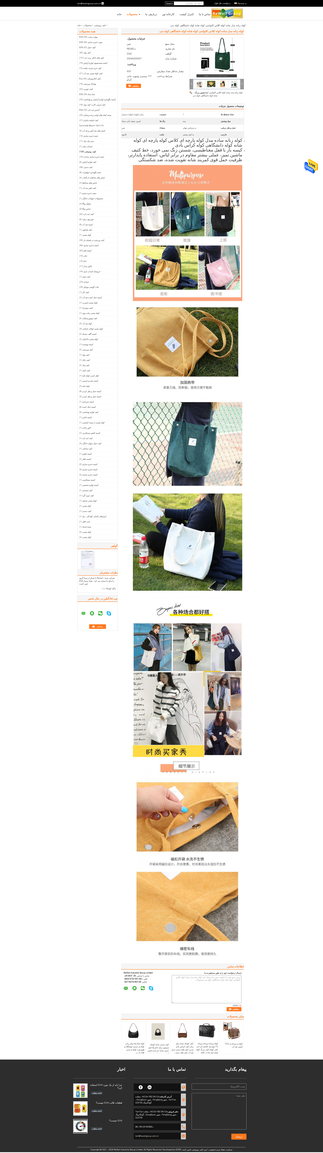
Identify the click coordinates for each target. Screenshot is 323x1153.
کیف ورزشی (87, 349)
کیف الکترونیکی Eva (90, 78)
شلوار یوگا (86, 203)
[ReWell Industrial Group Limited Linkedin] (149, 1086)
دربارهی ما (151, 14)
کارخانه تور (168, 14)
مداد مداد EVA (87, 94)
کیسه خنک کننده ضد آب (92, 297)
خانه (119, 14)
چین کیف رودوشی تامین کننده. (194, 1149)
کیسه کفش (87, 454)
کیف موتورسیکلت (89, 318)
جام (84, 261)
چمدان (86, 282)
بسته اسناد (86, 526)
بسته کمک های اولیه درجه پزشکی (97, 115)
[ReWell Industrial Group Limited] (191, 84)
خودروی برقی (88, 219)
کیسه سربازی (88, 401)
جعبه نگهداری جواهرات (91, 172)
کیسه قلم (87, 250)
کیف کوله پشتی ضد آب (93, 73)
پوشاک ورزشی (89, 84)
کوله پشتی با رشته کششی (93, 422)
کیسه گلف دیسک (89, 334)
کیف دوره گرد (88, 495)
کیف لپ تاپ (88, 214)
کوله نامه (86, 386)
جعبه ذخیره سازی (90, 136)
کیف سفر (86, 276)
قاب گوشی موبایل (91, 287)
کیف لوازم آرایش (89, 162)
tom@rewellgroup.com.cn (89, 3)
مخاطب (135, 86)
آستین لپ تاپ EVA (89, 110)
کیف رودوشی (100, 25)
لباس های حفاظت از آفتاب (93, 177)
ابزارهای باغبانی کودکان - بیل (94, 516)
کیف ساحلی (87, 448)
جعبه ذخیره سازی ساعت (93, 156)
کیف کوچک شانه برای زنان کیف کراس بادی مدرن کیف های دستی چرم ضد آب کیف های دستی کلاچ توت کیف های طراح (182, 1049)
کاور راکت (86, 427)
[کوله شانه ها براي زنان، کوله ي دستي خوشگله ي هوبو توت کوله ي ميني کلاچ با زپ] (133, 1030)
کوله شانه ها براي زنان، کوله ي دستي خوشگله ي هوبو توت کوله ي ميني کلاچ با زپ (134, 1048)
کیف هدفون (87, 229)
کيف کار (85, 292)
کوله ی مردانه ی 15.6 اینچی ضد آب (234, 1045)
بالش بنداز (87, 266)
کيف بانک (86, 360)
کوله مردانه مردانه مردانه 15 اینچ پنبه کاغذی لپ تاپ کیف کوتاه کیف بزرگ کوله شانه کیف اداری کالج (207, 1048)
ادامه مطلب (97, 1093)
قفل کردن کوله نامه (90, 375)
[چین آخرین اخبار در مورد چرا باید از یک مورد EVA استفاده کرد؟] (80, 1090)
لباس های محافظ (89, 183)
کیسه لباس (87, 417)
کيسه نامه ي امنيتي (90, 381)
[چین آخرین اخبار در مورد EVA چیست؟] (80, 1126)
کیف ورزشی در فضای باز (93, 240)
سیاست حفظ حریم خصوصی (220, 1149)
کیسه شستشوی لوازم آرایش (95, 63)
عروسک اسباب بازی (91, 271)
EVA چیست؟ (115, 1120)
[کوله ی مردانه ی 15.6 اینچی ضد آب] (231, 1030)
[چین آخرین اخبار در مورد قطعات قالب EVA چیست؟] (80, 1108)
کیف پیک (85, 365)
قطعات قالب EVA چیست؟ (109, 1102)
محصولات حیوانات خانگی (92, 198)
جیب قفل (86, 521)
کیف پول (87, 52)
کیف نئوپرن (88, 89)
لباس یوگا (86, 209)
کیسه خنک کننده (89, 407)
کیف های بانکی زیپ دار (94, 57)
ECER (178, 1149)
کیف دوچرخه (87, 308)
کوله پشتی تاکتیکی (90, 339)
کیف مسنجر (87, 490)
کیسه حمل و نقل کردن (91, 391)
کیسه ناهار (86, 459)
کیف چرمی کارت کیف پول (94, 104)
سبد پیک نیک (88, 141)
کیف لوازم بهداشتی (90, 412)
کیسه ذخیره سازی (91, 245)
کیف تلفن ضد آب (89, 188)
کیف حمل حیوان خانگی (91, 443)
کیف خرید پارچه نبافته (92, 68)
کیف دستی (88, 167)
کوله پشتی (86, 235)
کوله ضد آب (87, 323)
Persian (241, 3)
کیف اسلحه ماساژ (90, 120)
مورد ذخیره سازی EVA (90, 42)
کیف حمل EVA (87, 47)
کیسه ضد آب (87, 224)
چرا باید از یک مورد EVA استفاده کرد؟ (106, 1086)
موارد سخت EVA (88, 37)
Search (169, 3)
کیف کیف (86, 370)
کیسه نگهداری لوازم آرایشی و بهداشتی (99, 99)
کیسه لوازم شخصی (90, 485)
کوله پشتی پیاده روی (90, 313)
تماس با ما (204, 14)
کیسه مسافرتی (88, 480)
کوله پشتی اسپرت (90, 302)
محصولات (132, 14)
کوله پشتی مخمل (89, 500)
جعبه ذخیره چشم (89, 193)
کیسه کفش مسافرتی (91, 433)
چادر (85, 256)
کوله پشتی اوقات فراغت (92, 328)
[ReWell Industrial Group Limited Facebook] (141, 1086)
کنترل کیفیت (187, 14)
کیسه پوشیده (87, 344)
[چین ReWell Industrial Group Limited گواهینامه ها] (88, 559)
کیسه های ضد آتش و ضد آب (93, 130)
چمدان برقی (87, 146)
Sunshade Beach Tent (89, 125)
